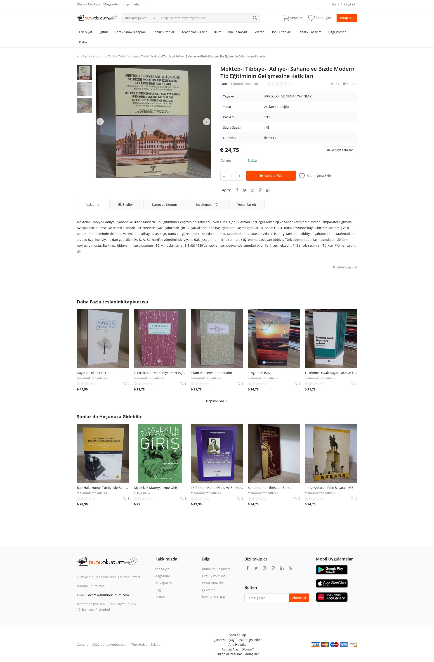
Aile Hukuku (238, 644)
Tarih (121, 56)
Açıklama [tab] (92, 204)
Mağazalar (111, 4)
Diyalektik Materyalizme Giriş (156, 487)
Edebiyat (85, 32)
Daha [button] (83, 42)
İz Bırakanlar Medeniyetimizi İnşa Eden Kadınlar (160, 373)
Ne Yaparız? (163, 583)
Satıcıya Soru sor (342, 150)
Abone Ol (299, 598)
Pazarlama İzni (213, 583)
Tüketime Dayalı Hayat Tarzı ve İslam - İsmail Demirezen (331, 373)
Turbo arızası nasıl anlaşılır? (237, 654)
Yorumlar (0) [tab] (246, 204)
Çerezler (208, 590)
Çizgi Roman (337, 32)
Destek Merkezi (88, 4)
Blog (126, 4)
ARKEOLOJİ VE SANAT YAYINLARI (288, 96)
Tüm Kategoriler (135, 18)
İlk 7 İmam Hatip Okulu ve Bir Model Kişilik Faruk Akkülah (217, 487)
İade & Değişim (213, 597)
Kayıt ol (349, 4)
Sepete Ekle (274, 175)
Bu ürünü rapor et (345, 267)
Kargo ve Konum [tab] (164, 204)
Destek (159, 597)
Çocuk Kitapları (164, 32)
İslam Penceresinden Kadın (211, 373)
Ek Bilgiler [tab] (125, 204)
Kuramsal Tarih (138, 56)
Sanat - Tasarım (309, 32)
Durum (225, 160)
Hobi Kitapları (281, 32)
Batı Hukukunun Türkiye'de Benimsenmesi (103, 487)
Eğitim (103, 32)
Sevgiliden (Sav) (259, 373)
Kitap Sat (347, 18)
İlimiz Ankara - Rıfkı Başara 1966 (329, 487)
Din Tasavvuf (237, 32)
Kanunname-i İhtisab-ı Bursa (269, 487)
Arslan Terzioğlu (276, 106)
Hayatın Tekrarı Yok (91, 373)
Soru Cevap (237, 635)
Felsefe (259, 32)
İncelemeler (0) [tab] (207, 204)
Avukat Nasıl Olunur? (238, 649)
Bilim (218, 32)
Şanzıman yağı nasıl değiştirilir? (238, 640)
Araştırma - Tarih (195, 32)
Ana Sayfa (83, 56)
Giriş (335, 4)
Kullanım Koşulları (216, 569)
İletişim (138, 4)
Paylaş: (225, 190)
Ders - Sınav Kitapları (130, 32)
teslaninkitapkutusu (245, 84)
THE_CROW (142, 493)
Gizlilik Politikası (214, 576)
